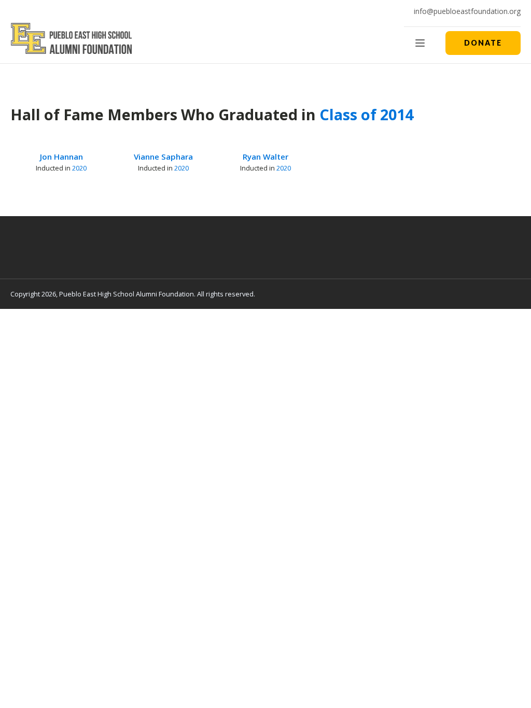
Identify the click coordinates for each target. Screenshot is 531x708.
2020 (79, 168)
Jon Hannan (61, 156)
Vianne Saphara (163, 156)
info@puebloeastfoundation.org (467, 11)
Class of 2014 (366, 114)
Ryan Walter (265, 156)
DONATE (483, 42)
